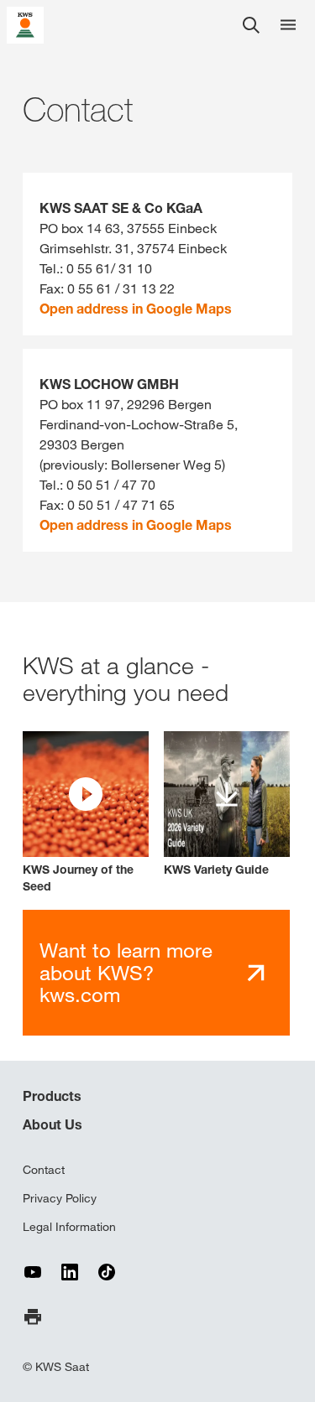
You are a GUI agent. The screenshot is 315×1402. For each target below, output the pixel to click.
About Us (52, 1124)
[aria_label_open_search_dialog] (251, 25)
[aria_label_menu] (288, 25)
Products (52, 1096)
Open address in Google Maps (135, 308)
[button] (86, 813)
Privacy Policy (60, 1198)
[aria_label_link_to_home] (25, 24)
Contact (44, 1169)
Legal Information (69, 1226)
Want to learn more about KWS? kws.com (126, 972)
